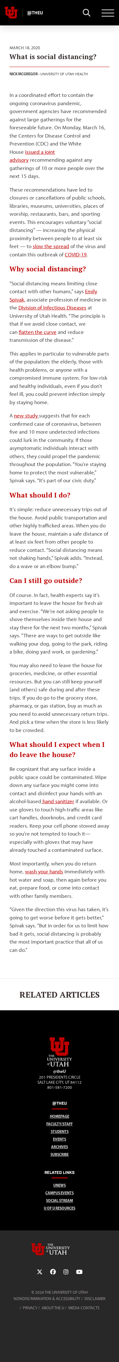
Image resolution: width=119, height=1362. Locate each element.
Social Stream (59, 1200)
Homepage (59, 1116)
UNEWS (59, 1185)
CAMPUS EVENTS (59, 1192)
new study (26, 415)
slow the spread (51, 246)
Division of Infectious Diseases (52, 307)
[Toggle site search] (86, 12)
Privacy (30, 1307)
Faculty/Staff (59, 1123)
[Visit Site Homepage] (59, 1065)
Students (60, 1131)
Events (59, 1139)
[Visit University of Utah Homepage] (11, 13)
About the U (53, 1307)
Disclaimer (94, 1298)
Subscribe (59, 1154)
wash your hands (44, 871)
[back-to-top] (111, 1349)
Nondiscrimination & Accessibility (47, 1298)
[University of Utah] (59, 1249)
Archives (59, 1146)
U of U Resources (59, 1208)
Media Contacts (83, 1307)
